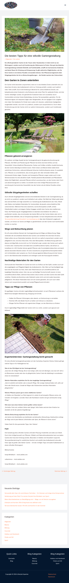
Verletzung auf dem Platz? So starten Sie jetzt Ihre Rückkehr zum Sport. (27, 496)
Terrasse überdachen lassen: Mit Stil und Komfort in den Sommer (25, 505)
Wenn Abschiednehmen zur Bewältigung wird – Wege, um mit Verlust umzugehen (30, 499)
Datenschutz (52, 574)
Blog (11, 561)
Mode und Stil (9, 537)
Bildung (7, 528)
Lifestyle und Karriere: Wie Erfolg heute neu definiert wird (23, 502)
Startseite (11, 558)
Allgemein (9, 59)
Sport (6, 540)
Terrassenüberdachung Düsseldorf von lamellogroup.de (22, 219)
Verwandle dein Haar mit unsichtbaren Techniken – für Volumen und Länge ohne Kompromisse (34, 493)
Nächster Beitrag (61, 471)
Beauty (7, 525)
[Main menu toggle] (65, 5)
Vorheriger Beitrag (8, 471)
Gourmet (7, 531)
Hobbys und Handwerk (12, 534)
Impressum (51, 576)
